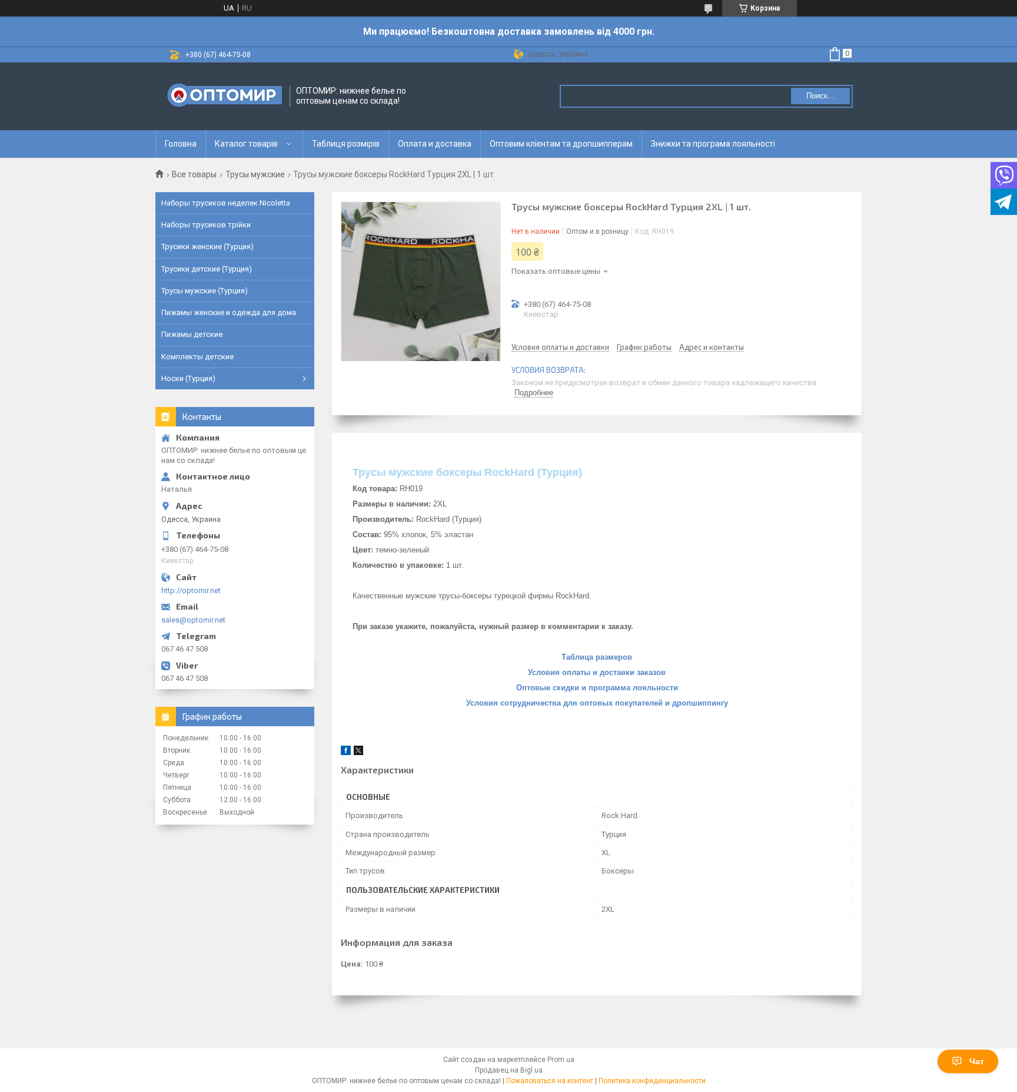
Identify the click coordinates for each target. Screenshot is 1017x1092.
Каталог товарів (246, 143)
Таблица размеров (596, 657)
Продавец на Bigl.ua (509, 1070)
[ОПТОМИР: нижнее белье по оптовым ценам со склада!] (223, 96)
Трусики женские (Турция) (207, 246)
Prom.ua (560, 1059)
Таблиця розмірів (346, 143)
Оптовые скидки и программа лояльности (597, 687)
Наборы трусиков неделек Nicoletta (225, 202)
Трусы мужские (255, 174)
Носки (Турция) (188, 378)
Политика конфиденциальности (652, 1081)
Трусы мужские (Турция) (204, 290)
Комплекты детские (197, 356)
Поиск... (820, 95)
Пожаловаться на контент (549, 1081)
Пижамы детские (191, 334)
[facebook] (346, 752)
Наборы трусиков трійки (206, 224)
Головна (181, 143)
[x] (358, 752)
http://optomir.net (191, 590)
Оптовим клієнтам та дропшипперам (561, 143)
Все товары (194, 174)
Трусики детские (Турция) (206, 268)
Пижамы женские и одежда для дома (228, 312)
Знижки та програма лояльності (713, 143)
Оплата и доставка (434, 143)
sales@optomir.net (193, 620)
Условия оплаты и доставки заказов (597, 672)
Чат (976, 1061)
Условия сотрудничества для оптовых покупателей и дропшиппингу (597, 703)
